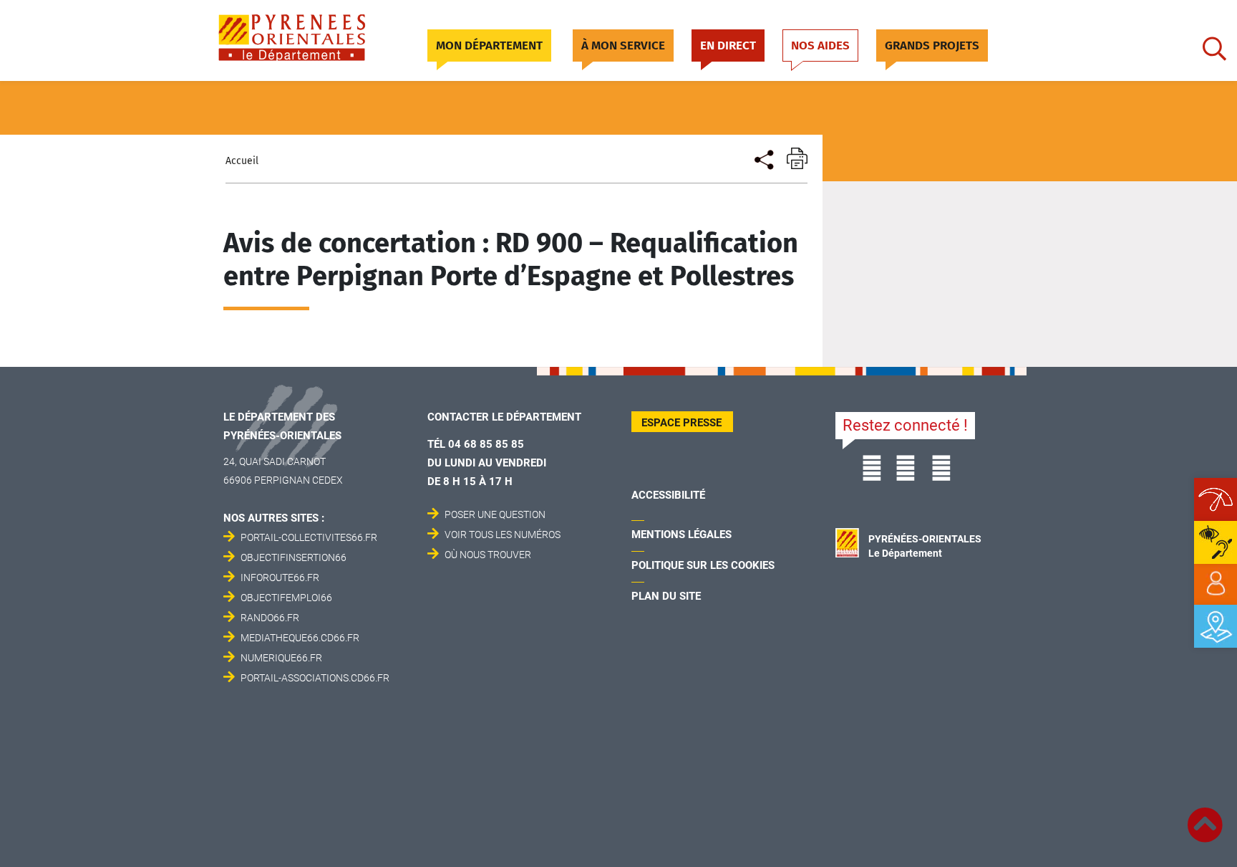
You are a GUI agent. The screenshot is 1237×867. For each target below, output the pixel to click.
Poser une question (495, 514)
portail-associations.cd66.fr (315, 678)
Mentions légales (681, 534)
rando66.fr (270, 617)
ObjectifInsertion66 (293, 557)
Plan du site (666, 596)
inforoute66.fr (280, 577)
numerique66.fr (281, 658)
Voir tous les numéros (503, 534)
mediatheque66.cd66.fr (300, 637)
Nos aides (820, 45)
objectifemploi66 (286, 597)
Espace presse (681, 422)
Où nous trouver (488, 554)
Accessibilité (668, 495)
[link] (1215, 583)
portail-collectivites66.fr (309, 537)
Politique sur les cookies (703, 565)
